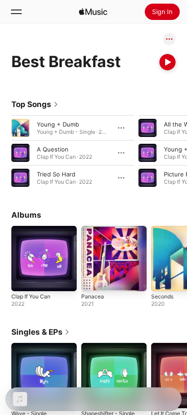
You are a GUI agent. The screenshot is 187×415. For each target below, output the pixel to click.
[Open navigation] (16, 12)
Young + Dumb (58, 124)
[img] (93, 12)
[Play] (167, 62)
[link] (35, 104)
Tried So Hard (56, 174)
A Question (53, 149)
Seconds (162, 296)
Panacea (92, 296)
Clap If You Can (30, 296)
